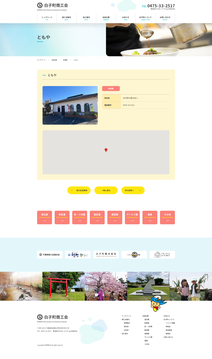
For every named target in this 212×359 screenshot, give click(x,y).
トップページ (47, 18)
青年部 (126, 326)
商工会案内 (126, 319)
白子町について (145, 18)
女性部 (126, 330)
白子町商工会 (52, 318)
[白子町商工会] (52, 6)
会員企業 (106, 18)
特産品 (168, 326)
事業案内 (127, 323)
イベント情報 (170, 323)
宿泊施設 (169, 330)
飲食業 (111, 88)
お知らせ (125, 18)
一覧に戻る (106, 190)
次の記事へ (129, 190)
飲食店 (168, 333)
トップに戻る (207, 354)
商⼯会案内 (66, 18)
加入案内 (86, 18)
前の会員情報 (81, 190)
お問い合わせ (165, 18)
